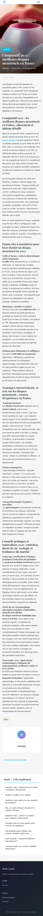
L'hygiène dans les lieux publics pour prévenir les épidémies (20, 824)
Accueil (4, 77)
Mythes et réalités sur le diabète (18, 795)
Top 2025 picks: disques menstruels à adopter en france (20, 809)
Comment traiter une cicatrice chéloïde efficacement (21, 847)
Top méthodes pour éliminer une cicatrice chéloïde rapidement (18, 832)
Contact (5, 901)
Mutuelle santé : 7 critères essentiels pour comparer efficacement (19, 816)
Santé (6, 49)
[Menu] (38, 2)
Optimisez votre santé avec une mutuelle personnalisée (21, 801)
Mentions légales (8, 897)
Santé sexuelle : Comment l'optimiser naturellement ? (20, 839)
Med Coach (8, 868)
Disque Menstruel (9, 140)
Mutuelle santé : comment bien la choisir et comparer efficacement (21, 788)
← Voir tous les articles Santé (14, 760)
